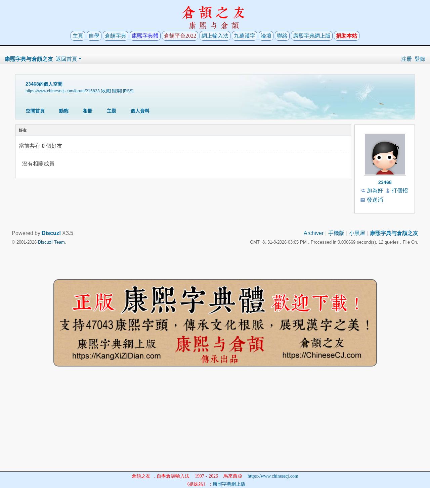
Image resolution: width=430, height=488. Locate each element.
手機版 (336, 233)
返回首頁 (66, 59)
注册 (406, 59)
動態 (64, 110)
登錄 (420, 59)
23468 (385, 182)
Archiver (314, 233)
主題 (111, 110)
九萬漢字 (244, 36)
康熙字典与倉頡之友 (29, 59)
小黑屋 (357, 233)
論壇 (266, 36)
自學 (94, 36)
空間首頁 (35, 110)
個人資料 (140, 110)
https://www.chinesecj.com (273, 476)
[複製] (117, 91)
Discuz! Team (51, 242)
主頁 (78, 36)
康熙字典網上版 (312, 36)
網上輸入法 (215, 36)
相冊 (87, 110)
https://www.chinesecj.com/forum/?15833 (63, 91)
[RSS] (128, 91)
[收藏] (106, 91)
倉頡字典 (115, 36)
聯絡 (282, 36)
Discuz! (51, 233)
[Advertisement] (215, 424)
